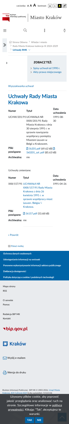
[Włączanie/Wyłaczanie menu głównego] (4, 31)
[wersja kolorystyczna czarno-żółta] (60, 6)
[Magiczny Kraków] (34, 345)
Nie (39, 420)
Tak (29, 420)
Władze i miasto (39, 42)
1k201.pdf (34, 148)
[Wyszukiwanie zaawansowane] (25, 30)
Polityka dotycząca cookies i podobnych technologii (28, 277)
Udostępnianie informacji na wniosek (21, 260)
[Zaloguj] (65, 31)
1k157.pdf (31, 213)
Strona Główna (20, 42)
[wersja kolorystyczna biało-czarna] (55, 6)
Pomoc (6, 305)
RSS (5, 291)
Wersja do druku (16, 372)
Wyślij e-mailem (16, 358)
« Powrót (13, 235)
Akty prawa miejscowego (47, 72)
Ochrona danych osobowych (17, 254)
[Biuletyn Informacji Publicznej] (34, 331)
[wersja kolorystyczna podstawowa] (50, 6)
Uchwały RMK (20, 50)
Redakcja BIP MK (11, 314)
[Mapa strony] (45, 31)
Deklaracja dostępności (14, 271)
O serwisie (8, 300)
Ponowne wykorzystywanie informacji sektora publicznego (32, 265)
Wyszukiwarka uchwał (21, 86)
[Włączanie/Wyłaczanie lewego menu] (4, 45)
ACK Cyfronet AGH (19, 393)
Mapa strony (9, 286)
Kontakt (7, 319)
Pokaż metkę (17, 246)
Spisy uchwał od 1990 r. (46, 68)
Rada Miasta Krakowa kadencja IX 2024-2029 (35, 46)
